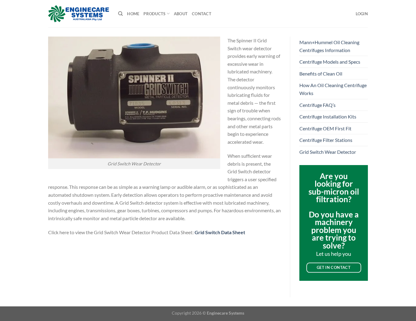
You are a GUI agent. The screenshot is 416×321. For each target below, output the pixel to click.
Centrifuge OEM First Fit (325, 128)
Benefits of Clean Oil (320, 73)
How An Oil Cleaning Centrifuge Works (333, 89)
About (181, 13)
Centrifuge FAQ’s (317, 105)
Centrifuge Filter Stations (325, 140)
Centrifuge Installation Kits (327, 116)
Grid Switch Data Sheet (220, 232)
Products (154, 13)
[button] (362, 14)
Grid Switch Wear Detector (327, 152)
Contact (201, 13)
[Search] (120, 13)
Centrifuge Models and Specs (329, 62)
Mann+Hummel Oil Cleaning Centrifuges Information (329, 46)
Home (133, 13)
